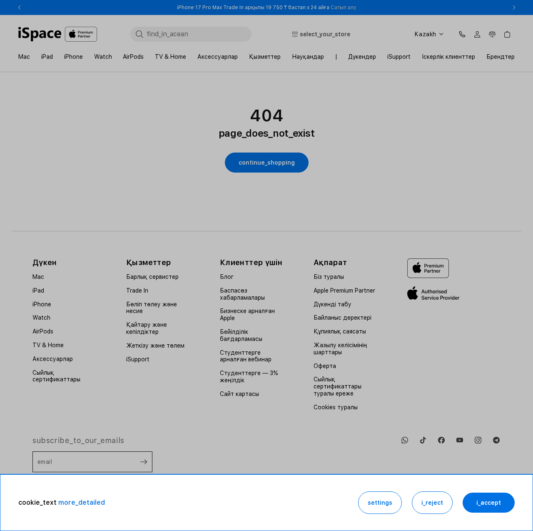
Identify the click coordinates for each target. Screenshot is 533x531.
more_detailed (81, 502)
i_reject (432, 502)
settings (380, 502)
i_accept (488, 502)
